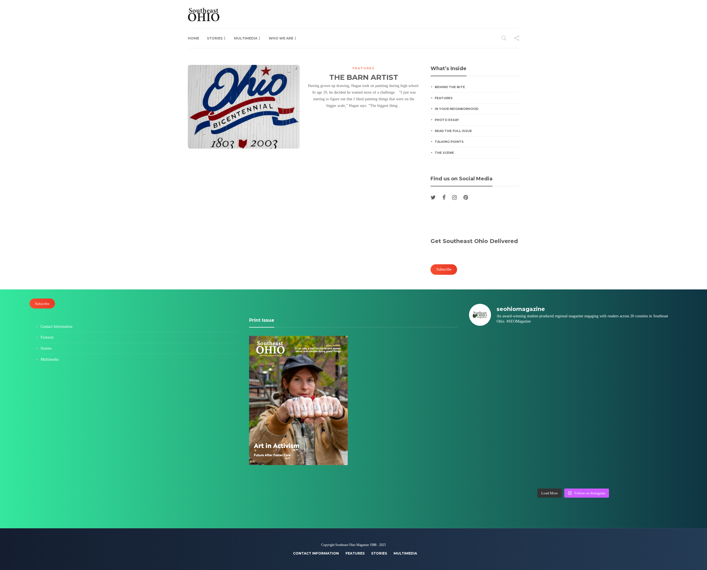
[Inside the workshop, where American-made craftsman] (494, 439)
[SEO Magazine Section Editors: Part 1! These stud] (547, 408)
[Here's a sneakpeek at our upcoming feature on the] (599, 439)
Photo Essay (447, 120)
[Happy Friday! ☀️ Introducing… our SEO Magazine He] (599, 408)
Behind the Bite (450, 87)
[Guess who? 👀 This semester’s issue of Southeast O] (494, 377)
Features (363, 68)
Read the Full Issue (453, 131)
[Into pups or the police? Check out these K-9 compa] (599, 470)
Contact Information (56, 326)
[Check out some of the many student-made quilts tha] (547, 439)
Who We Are (281, 38)
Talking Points (449, 142)
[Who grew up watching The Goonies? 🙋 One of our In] (652, 346)
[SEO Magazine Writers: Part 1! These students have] (494, 408)
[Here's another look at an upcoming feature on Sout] (494, 470)
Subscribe (42, 303)
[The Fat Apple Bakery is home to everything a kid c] (652, 408)
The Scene (444, 153)
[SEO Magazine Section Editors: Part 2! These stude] (652, 377)
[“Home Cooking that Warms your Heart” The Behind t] (599, 346)
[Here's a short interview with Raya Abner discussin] (652, 439)
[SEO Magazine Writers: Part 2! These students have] (599, 377)
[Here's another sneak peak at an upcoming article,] (652, 470)
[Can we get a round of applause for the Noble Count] (547, 346)
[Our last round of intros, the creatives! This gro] (547, 377)
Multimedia (245, 38)
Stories (215, 38)
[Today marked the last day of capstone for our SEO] (494, 346)
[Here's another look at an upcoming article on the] (547, 470)
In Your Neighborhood (456, 109)
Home (193, 38)
